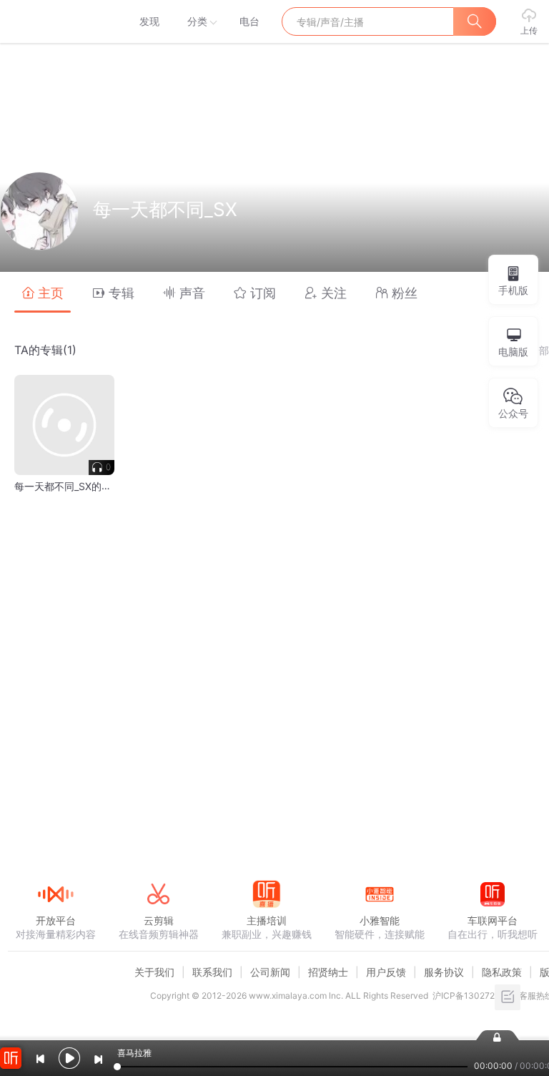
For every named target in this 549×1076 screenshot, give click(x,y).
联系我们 (212, 972)
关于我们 (154, 972)
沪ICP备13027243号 (473, 995)
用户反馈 (386, 972)
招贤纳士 (328, 972)
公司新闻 (270, 972)
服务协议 (444, 972)
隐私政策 (502, 972)
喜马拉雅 (55, 21)
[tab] (42, 292)
